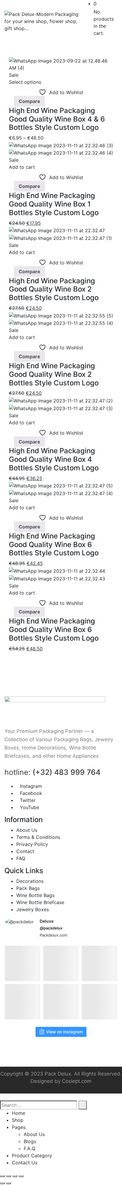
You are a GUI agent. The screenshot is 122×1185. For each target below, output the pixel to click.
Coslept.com (77, 1081)
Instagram (31, 786)
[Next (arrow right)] (8, 1183)
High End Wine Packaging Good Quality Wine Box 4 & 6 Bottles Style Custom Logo (57, 119)
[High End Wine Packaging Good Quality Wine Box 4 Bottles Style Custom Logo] (61, 400)
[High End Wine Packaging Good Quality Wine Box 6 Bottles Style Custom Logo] (61, 485)
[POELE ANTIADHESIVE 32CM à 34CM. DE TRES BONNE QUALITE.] (22, 963)
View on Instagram (64, 1031)
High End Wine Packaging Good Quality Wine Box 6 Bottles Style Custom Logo (54, 544)
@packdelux (51, 928)
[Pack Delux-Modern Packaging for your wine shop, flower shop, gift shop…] (43, 21)
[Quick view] (10, 101)
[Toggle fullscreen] (8, 1176)
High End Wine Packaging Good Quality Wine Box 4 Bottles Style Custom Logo (54, 459)
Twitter (28, 800)
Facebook (31, 793)
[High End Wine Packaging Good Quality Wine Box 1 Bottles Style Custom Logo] (61, 145)
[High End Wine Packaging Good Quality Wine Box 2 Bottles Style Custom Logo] (57, 230)
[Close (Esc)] (21, 1176)
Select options (25, 82)
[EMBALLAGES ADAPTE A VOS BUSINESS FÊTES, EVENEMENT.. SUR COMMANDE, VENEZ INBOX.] (61, 963)
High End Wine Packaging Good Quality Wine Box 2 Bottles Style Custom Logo (54, 289)
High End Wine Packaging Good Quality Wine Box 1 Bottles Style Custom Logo (54, 204)
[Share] (14, 1176)
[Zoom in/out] (2, 1176)
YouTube (29, 807)
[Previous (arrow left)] (2, 1183)
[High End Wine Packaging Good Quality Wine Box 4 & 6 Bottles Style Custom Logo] (61, 64)
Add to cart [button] (22, 167)
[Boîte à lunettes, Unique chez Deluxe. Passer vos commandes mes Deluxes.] (61, 1001)
